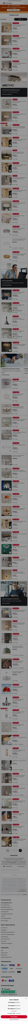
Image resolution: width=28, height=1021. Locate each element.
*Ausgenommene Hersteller (14, 1019)
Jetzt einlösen (14, 1016)
